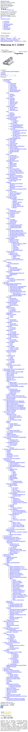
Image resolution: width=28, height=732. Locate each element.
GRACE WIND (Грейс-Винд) (17, 146)
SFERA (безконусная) (18, 206)
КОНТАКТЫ (7, 28)
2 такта (11, 315)
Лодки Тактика (13, 443)
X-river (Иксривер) (11, 144)
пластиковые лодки (14, 441)
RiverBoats (9, 275)
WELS (8, 561)
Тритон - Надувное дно (15, 192)
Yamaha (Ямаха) (14, 423)
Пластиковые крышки (18, 585)
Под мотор (12, 95)
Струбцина (9, 681)
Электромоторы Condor (16, 290)
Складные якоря (14, 385)
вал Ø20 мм (15, 656)
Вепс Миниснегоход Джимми (17, 466)
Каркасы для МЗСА (18, 582)
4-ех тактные (13, 333)
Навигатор (9, 271)
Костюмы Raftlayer (11, 629)
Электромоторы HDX (15, 289)
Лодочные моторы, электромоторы (12, 283)
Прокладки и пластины (13, 684)
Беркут (14, 471)
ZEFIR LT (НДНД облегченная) (17, 203)
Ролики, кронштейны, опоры (20, 595)
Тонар (8, 218)
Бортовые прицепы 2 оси (16, 606)
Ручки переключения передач (14, 672)
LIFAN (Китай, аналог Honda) (14, 652)
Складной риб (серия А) (16, 269)
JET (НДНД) (13, 195)
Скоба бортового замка (8, 71)
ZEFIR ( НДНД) (17, 204)
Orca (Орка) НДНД (14, 168)
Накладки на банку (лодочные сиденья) (17, 397)
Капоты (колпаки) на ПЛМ (13, 694)
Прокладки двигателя (15, 686)
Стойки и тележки (11, 434)
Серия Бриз (12, 219)
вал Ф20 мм (16, 661)
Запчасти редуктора (12, 690)
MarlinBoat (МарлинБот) (13, 160)
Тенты (8, 387)
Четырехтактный (14, 305)
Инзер (8, 154)
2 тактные (12, 361)
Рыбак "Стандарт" (17, 523)
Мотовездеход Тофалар (15, 534)
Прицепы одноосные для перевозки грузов (16, 612)
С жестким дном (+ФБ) (15, 179)
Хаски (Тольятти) (14, 463)
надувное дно (13, 191)
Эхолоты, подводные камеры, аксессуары (14, 449)
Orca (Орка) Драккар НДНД (17, 172)
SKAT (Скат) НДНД (15, 194)
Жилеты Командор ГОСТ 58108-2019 (16, 407)
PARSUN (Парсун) (11, 314)
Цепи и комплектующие (16, 549)
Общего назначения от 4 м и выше (18, 569)
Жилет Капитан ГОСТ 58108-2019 (15, 401)
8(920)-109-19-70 (4, 7)
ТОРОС (12, 479)
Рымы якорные (10, 375)
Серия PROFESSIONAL (16, 126)
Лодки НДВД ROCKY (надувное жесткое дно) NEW (18, 149)
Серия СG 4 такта (14, 349)
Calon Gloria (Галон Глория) (14, 365)
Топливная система (11, 414)
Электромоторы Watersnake (16, 287)
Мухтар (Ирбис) (14, 485)
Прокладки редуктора (15, 685)
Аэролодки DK (13, 237)
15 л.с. (14, 517)
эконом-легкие (16, 258)
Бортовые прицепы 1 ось (16, 605)
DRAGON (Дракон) (12, 139)
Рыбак (11, 521)
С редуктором (13, 664)
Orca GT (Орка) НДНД (15, 170)
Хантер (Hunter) (11, 238)
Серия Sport (13, 84)
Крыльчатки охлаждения (13, 677)
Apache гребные (14, 107)
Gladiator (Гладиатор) (12, 118)
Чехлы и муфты (14, 553)
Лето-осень (12, 637)
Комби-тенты (13, 393)
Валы (8, 682)
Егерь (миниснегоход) (15, 465)
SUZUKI (9, 338)
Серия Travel (16, 249)
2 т (10, 353)
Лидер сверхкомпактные (19, 510)
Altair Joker (12, 99)
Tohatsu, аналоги (14, 676)
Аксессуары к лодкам (9, 370)
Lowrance (9, 453)
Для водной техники (15, 570)
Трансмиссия (13, 547)
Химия (8, 626)
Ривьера (9, 182)
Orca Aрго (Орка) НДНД (16, 171)
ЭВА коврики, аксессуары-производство (14, 369)
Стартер (9, 693)
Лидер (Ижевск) (14, 509)
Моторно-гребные (14, 239)
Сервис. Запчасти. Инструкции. (12, 642)
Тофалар (12, 506)
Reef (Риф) (9, 190)
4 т (10, 354)
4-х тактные (13, 310)
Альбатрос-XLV (17, 499)
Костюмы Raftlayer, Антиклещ (11, 628)
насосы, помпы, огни (12, 373)
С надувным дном (14, 242)
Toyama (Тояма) (10, 342)
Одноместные (13, 155)
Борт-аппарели (16, 583)
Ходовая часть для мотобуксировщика (14, 544)
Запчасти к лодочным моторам (11, 670)
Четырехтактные (14, 299)
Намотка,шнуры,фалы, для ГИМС (15, 386)
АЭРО (8, 265)
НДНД (11, 96)
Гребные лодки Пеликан (16, 175)
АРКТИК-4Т (13, 475)
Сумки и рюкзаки (11, 394)
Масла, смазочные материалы (11, 621)
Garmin (8, 451)
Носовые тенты (13, 389)
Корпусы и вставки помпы (13, 678)
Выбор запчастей (11, 649)
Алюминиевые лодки (12, 442)
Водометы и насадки (15, 301)
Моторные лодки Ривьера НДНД (18, 188)
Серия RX (12, 217)
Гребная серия (13, 88)
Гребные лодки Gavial (15, 116)
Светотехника (16, 587)
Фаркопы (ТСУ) (11, 620)
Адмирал (9, 82)
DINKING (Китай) (11, 666)
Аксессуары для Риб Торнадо (17, 279)
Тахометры (9, 427)
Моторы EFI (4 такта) (15, 311)
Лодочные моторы (14, 648)
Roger (8, 277)
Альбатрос (12, 497)
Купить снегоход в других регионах (16, 529)
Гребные (12, 94)
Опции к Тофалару (17, 507)
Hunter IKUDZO (14, 478)
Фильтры (12, 418)
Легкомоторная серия (15, 90)
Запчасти (15, 546)
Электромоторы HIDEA (16, 295)
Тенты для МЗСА (17, 581)
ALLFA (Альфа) (11, 346)
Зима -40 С (12, 636)
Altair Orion (12, 104)
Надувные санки (8, 535)
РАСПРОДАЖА (8, 79)
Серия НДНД (13, 86)
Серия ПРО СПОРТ (18, 250)
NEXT (14, 473)
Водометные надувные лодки (17, 235)
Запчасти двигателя (12, 692)
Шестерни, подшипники (13, 689)
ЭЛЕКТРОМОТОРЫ (12, 285)
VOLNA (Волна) (11, 281)
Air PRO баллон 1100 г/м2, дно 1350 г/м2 (19, 133)
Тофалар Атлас (13, 469)
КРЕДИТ (6, 26)
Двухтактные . (13, 339)
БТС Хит (15, 489)
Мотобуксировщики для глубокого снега (19, 495)
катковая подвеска (17, 481)
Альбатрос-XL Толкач (18, 501)
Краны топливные (11, 688)
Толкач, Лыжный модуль (19, 491)
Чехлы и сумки (10, 413)
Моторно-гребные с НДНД (19, 243)
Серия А (15, 246)
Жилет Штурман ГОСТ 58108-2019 (16, 402)
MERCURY (10, 330)
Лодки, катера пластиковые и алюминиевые (15, 437)
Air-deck (15, 122)
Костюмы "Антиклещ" (12, 632)
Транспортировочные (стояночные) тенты (15, 391)
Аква (8, 92)
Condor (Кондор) (11, 355)
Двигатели (6, 650)
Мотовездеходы (11, 530)
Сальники (9, 673)
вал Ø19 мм (15, 654)
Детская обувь (10, 638)
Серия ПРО (15, 247)
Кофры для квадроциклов (13, 562)
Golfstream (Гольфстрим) (13, 334)
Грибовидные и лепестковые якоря (18, 383)
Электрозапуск (13, 658)
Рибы (5, 261)
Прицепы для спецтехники (16, 574)
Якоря (8, 381)
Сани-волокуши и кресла (13, 539)
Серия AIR (12, 128)
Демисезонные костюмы (16, 630)
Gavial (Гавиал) (10, 115)
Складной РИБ (13, 267)
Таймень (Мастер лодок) (13, 213)
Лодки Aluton (13, 445)
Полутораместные (14, 156)
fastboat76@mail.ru (5, 15)
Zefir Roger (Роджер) (12, 196)
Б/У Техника (7, 29)
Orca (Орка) (10, 167)
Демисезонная (13, 641)
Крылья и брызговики (18, 586)
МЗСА (14, 38)
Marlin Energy (13, 164)
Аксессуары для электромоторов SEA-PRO (19, 293)
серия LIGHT (13, 119)
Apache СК (12, 108)
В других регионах (11, 350)
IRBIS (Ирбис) (13, 477)
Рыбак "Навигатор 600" (19, 526)
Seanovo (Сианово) (11, 351)
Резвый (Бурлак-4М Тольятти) (17, 462)
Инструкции (10, 644)
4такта (11, 345)
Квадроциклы (7, 555)
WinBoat (9, 266)
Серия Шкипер (13, 221)
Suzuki (11, 426)
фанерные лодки (14, 439)
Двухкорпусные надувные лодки (18, 233)
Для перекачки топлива (16, 419)
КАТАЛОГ (6, 22)
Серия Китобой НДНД (15, 226)
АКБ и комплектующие (13, 435)
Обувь (5, 633)
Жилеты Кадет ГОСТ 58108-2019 (15, 406)
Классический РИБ (14, 270)
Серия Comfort (13, 87)
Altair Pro (12, 100)
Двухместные (13, 158)
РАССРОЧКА (7, 25)
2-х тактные (13, 309)
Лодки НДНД (13, 198)
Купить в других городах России (15, 259)
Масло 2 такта (10, 622)
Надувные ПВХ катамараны (17, 234)
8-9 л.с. (14, 515)
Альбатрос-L (16, 498)
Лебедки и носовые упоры (19, 594)
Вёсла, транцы (10, 374)
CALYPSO (9, 457)
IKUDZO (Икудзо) (14, 514)
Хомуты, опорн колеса (18, 599)
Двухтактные (13, 298)
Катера (8, 446)
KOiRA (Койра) (13, 493)
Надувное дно (13, 166)
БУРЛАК (12, 470)
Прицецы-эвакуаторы (15, 575)
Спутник (12, 527)
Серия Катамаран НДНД (16, 225)
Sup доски (6, 282)
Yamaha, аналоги (14, 674)
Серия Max (12, 142)
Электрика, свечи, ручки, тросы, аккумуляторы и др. (18, 551)
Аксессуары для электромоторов (18, 286)
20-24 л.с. (15, 518)
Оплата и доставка (8, 24)
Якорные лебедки (8, 669)
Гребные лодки (13, 253)
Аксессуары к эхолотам (12, 455)
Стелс (8, 209)
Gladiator (9, 262)
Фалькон (15, 474)
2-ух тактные (13, 331)
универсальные (16, 255)
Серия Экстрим (13, 143)
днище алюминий (14, 263)
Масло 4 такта (10, 624)
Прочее (14, 579)
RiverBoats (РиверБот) (12, 178)
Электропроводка (17, 589)
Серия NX (12, 214)
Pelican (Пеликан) (11, 174)
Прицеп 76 (9, 601)
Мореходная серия (14, 91)
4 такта (11, 317)
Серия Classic (13, 83)
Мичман (15, 207)
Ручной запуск (13, 653)
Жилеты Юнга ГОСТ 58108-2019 (15, 405)
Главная (3, 38)
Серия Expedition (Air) (15, 138)
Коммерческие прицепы (16, 573)
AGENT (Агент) (14, 147)
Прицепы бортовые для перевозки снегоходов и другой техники (18, 610)
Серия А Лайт (16, 245)
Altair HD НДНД (14, 102)
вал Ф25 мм (16, 662)
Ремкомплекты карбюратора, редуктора (17, 696)
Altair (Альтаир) (11, 98)
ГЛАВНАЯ (6, 21)
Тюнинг (9, 421)
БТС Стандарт (16, 490)
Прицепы (8, 38)
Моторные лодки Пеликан (16, 176)
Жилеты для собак (11, 410)
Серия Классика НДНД (16, 227)
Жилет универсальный (12, 403)
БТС (11, 486)
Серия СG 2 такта (14, 347)
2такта (11, 343)
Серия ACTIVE (13, 123)
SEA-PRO (9, 297)
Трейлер (9, 607)
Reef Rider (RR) (10, 359)
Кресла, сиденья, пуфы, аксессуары (16, 395)
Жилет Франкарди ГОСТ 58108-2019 (16, 409)
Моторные (12, 114)
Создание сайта (5, 705)
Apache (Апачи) (11, 106)
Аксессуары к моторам (9, 411)
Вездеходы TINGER (9, 554)
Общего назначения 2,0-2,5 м (17, 566)
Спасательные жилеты (9, 399)
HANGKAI (9, 313)
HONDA (9, 306)
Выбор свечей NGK (15, 430)
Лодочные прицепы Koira (16, 603)
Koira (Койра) (10, 602)
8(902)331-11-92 (10, 9)
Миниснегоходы (11, 461)
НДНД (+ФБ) (13, 180)
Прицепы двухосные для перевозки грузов (16, 618)
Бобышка (16, 71)
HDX (8, 318)
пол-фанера (15, 120)
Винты (8, 422)
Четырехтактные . (14, 341)
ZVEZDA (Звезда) (11, 223)
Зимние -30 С (13, 640)
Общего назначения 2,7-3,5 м (17, 567)
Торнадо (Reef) (10, 278)
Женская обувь (10, 634)
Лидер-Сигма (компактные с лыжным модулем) (20, 512)
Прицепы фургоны (14, 571)
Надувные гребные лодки (16, 230)
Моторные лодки (14, 241)
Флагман (9, 229)
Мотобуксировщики (12, 483)
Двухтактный (13, 303)
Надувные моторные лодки (17, 231)
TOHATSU (9, 326)
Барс (8, 111)
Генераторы (7, 697)
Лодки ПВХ (7, 80)
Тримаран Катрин (14, 151)
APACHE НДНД (14, 110)
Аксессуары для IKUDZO (19, 519)
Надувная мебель (11, 398)
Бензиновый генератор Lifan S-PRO (16, 698)
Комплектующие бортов (7, 41)
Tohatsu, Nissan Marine (15, 425)
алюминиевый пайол (18, 124)
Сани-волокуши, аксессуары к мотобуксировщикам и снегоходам (12, 538)
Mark (11, 152)
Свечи (8, 429)
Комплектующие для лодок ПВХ (15, 371)
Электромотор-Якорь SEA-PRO (18, 291)
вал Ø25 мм (15, 657)
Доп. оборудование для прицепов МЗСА (11, 39)
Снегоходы (9, 467)
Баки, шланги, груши (15, 415)
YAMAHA (9, 322)
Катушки (9, 680)
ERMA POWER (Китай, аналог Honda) (16, 665)
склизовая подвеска (18, 482)
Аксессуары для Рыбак (18, 525)
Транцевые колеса (11, 379)
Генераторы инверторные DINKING (16, 700)
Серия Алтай (13, 222)
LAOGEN (9, 363)
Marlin (11, 162)
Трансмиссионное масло (13, 625)
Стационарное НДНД (15, 211)
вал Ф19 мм (16, 660)
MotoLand (9, 559)
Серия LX (12, 215)
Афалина (9, 438)
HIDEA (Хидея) (11, 307)
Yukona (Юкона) (11, 251)
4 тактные (12, 362)
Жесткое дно (13, 210)
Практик (9, 450)
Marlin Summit (13, 163)
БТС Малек (15, 487)
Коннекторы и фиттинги (16, 417)
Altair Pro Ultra (13, 103)
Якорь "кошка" (13, 382)
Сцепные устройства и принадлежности (18, 592)
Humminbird (10, 454)
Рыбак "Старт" (16, 522)
